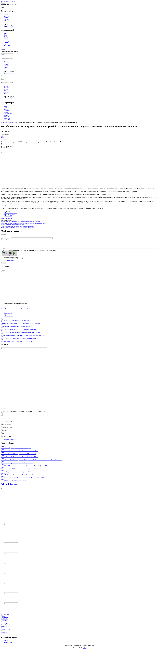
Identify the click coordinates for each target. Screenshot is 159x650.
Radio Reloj (4, 623)
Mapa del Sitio (8, 642)
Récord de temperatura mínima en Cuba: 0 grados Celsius (16, 471)
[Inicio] (3, 3)
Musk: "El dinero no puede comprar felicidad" (13, 224)
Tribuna (3, 622)
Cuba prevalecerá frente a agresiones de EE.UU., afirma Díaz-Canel (18, 338)
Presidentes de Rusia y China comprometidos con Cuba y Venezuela (18, 454)
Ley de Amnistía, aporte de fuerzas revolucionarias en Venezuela (17, 226)
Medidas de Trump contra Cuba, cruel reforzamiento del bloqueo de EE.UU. (21, 221)
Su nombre (4, 234)
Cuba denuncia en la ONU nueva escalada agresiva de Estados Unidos (19, 469)
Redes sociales (4, 139)
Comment (4, 240)
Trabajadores (4, 626)
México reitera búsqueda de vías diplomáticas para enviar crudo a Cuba (19, 451)
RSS (5, 22)
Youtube (6, 14)
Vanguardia (4, 625)
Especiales (6, 44)
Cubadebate (4, 620)
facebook (3, 137)
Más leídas (7, 314)
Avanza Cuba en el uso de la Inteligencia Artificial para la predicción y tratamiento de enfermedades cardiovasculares (31, 460)
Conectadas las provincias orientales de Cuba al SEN (14, 308)
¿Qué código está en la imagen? (11, 257)
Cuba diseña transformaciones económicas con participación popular (18, 329)
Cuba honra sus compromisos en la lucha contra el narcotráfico (17, 463)
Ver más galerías (5, 614)
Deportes (6, 38)
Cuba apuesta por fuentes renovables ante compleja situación (16, 341)
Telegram (6, 20)
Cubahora (3, 630)
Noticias (7, 122)
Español (12, 26)
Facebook (6, 19)
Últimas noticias (8, 313)
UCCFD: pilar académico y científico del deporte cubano (15, 320)
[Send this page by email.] (9, 214)
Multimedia (7, 45)
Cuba (5, 35)
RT (1, 145)
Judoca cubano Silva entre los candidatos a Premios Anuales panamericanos (20, 332)
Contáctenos (7, 46)
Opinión (6, 42)
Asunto (3, 236)
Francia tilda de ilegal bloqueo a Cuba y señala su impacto (16, 448)
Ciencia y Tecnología (9, 41)
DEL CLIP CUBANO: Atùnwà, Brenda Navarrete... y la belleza (17, 474)
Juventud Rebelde (5, 629)
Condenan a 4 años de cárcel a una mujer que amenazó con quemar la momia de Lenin (23, 223)
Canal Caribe (4, 619)
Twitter (6, 17)
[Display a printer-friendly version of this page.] (10, 213)
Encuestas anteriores (9, 439)
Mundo (6, 36)
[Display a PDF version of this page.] (8, 216)
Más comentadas (8, 316)
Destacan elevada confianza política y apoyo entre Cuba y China (17, 227)
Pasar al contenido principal (8, 1)
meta (2, 136)
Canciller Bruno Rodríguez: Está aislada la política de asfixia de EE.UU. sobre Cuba (23, 335)
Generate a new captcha (8, 260)
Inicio (5, 33)
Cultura (6, 39)
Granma (3, 627)
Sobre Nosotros (8, 640)
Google (12, 218)
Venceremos (4, 632)
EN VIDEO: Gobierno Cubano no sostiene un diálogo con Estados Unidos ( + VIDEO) (24, 466)
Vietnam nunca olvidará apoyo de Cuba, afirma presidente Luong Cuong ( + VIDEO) (23, 477)
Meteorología (4, 617)
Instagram (6, 16)
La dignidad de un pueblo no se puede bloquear (13, 480)
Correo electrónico (6, 238)
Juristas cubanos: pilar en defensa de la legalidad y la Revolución (17, 326)
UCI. (84, 648)
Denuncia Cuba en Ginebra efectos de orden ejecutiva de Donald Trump (19, 457)
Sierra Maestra (4, 633)
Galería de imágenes (9, 484)
